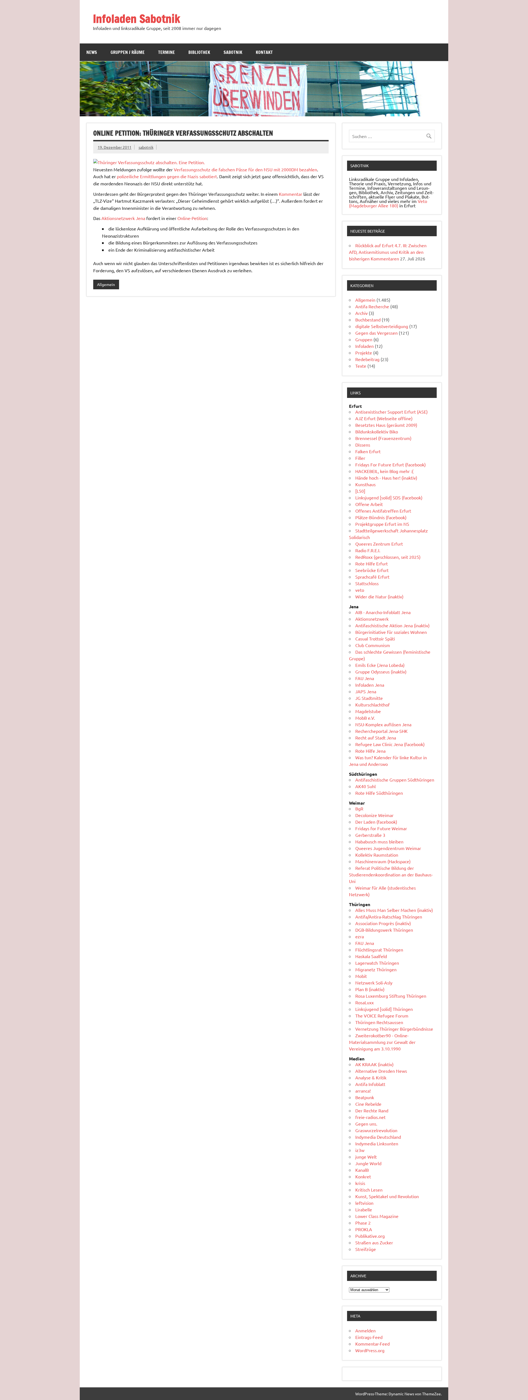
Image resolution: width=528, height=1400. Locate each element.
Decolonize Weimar (374, 815)
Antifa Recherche (372, 306)
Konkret (363, 1176)
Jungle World (368, 1163)
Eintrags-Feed (369, 1337)
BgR (359, 808)
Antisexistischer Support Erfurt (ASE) (391, 411)
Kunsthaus (365, 484)
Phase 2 (363, 1222)
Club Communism (372, 645)
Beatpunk (364, 1097)
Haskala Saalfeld (371, 956)
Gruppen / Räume (128, 52)
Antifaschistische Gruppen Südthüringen (394, 779)
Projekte (363, 352)
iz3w (359, 1150)
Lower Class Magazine (376, 1216)
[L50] (360, 491)
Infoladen (364, 346)
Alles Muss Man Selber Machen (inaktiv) (394, 910)
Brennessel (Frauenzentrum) (383, 438)
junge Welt (366, 1156)
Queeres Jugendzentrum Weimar (388, 848)
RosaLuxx (364, 1002)
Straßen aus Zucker (374, 1242)
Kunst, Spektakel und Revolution (387, 1196)
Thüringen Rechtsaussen (379, 1022)
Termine (166, 52)
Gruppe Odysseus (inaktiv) (380, 671)
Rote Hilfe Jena (370, 750)
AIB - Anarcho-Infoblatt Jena (383, 612)
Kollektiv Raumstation (376, 854)
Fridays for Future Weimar (381, 828)
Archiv (361, 313)
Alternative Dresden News (381, 1071)
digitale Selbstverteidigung (381, 326)
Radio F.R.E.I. (367, 550)
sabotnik (146, 147)
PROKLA (363, 1229)
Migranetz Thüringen (376, 969)
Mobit (361, 976)
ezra (359, 936)
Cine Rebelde (368, 1104)
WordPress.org (369, 1350)
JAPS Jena (365, 691)
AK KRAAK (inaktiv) (374, 1064)
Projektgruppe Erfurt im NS (382, 524)
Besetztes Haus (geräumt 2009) (386, 425)
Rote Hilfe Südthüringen (379, 793)
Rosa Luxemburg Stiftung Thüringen (390, 996)
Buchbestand (368, 319)
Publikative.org (370, 1236)
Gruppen (363, 339)
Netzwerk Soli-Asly (373, 982)
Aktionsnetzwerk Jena (123, 218)
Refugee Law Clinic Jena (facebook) (390, 744)
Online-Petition (192, 218)
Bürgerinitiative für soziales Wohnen (391, 632)
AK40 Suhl (365, 786)
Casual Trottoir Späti (375, 638)
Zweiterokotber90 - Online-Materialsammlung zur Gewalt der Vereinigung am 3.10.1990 (382, 1042)
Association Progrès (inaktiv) (383, 923)
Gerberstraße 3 (370, 835)
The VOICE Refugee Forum (381, 1015)
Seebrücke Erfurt (372, 570)
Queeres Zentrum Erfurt (379, 543)
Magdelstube (368, 711)
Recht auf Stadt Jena (375, 737)
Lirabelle (363, 1209)
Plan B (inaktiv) (369, 989)
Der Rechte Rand (371, 1110)
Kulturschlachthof (372, 704)
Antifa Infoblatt (370, 1084)
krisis (360, 1183)
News (91, 52)
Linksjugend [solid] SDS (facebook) (388, 497)
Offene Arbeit (369, 504)
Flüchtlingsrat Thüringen (379, 949)
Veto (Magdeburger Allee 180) (388, 203)
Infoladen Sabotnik (136, 18)
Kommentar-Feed (372, 1343)
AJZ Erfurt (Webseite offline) (384, 418)
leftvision (364, 1203)
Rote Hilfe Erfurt (371, 563)
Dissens (362, 444)
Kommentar (290, 194)
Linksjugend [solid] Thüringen (384, 1009)
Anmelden (365, 1330)
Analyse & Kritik (370, 1077)
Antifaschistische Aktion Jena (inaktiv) (392, 625)
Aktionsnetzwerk (372, 618)
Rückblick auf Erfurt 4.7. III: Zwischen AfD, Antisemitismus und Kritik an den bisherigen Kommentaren (388, 252)
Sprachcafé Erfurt (372, 576)
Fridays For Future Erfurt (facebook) (390, 464)
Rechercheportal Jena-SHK (381, 731)
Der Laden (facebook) (376, 821)
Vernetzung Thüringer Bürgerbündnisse (394, 1029)
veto (359, 590)
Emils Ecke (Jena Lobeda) (380, 665)
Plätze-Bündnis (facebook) (380, 517)
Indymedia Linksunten (376, 1143)
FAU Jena (364, 678)
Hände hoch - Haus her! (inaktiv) (386, 477)
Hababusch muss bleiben (379, 841)
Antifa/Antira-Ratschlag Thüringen (388, 916)
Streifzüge (365, 1249)
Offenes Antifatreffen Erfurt (383, 510)
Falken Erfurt (368, 451)
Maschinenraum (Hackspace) (383, 861)
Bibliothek (199, 52)
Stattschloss (367, 583)
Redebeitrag (367, 359)
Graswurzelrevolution (376, 1130)
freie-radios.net (370, 1117)
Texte (360, 365)
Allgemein (106, 284)
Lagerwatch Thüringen (377, 963)
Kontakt (264, 52)
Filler (360, 458)
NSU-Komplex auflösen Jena (383, 724)
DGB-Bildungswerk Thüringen (384, 930)
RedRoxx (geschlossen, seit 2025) (387, 557)
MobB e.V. (365, 717)
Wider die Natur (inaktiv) (379, 596)
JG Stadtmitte (369, 698)
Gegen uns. (366, 1123)
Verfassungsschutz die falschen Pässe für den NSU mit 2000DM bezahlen (245, 169)
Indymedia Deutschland (378, 1137)
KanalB (362, 1170)
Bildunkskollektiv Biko (376, 431)
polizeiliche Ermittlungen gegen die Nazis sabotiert (167, 176)
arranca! (363, 1090)
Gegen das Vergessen (376, 332)
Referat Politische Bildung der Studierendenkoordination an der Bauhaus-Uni (391, 874)
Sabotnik (233, 52)
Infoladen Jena (369, 684)
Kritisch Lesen (369, 1189)
